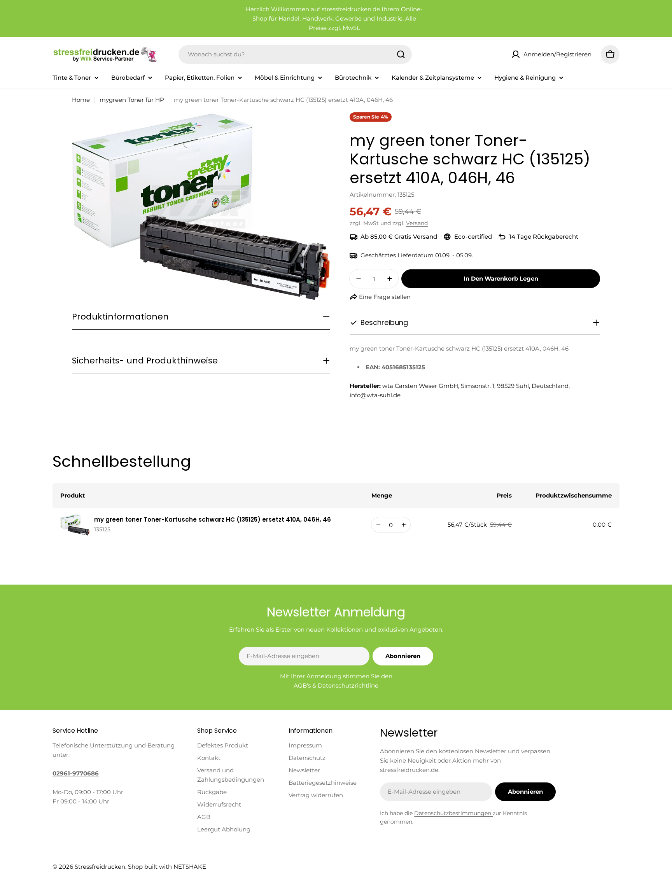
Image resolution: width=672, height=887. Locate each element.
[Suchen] (401, 54)
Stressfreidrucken (100, 866)
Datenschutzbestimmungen (453, 813)
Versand (417, 223)
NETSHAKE (189, 866)
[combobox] (295, 54)
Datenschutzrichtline (348, 685)
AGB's (302, 685)
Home (81, 99)
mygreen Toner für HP (132, 99)
